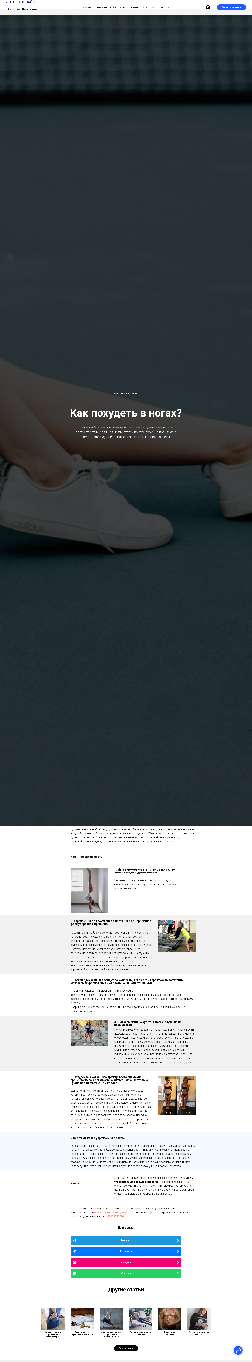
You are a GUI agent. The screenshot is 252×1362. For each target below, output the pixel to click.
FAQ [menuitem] (153, 8)
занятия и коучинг (116, 1212)
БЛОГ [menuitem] (144, 8)
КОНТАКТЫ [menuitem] (164, 8)
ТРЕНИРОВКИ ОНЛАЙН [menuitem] (106, 8)
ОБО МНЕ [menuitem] (134, 8)
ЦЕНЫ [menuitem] (123, 8)
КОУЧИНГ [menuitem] (87, 8)
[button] (126, 1348)
